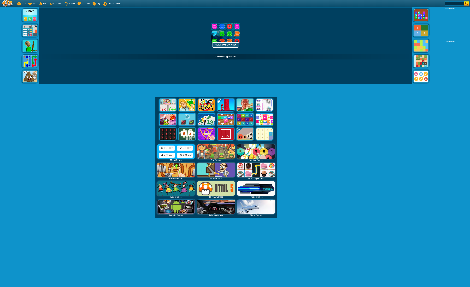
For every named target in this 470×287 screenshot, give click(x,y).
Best (34, 4)
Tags (99, 4)
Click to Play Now (225, 45)
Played (72, 4)
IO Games (57, 4)
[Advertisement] (11, 44)
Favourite (86, 4)
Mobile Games (114, 4)
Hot (44, 4)
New (24, 4)
